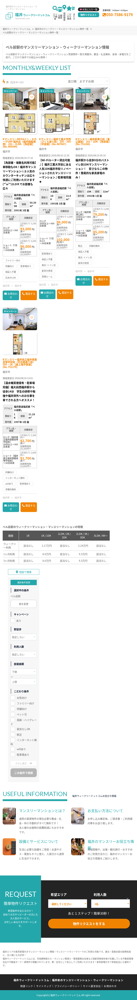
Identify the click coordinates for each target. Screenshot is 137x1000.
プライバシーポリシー (67, 986)
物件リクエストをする (89, 923)
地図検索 (64, 16)
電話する (30, 293)
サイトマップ (44, 986)
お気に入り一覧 (89, 9)
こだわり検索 (69, 16)
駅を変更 (23, 604)
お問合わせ (12, 295)
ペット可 (22, 714)
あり (18, 620)
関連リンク (26, 986)
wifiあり (21, 749)
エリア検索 (55, 16)
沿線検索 (60, 16)
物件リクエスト (88, 14)
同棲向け (22, 709)
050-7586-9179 (119, 14)
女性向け (22, 697)
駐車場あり (23, 754)
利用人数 (100, 894)
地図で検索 (25, 572)
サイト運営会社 (92, 986)
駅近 (19, 734)
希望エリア (59, 894)
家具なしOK (23, 729)
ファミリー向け (25, 703)
